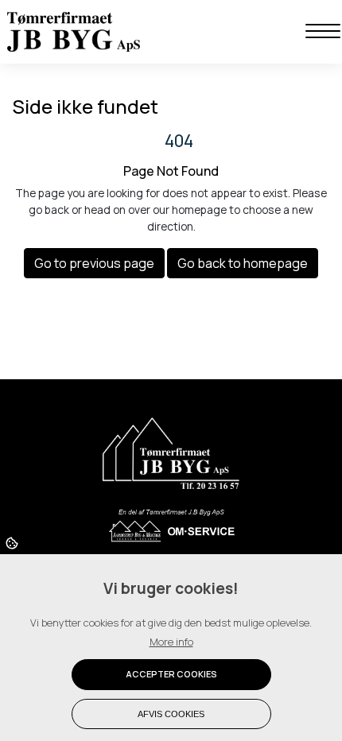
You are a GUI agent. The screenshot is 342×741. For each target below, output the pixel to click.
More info (171, 641)
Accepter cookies (171, 674)
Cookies (13, 542)
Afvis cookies (171, 714)
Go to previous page (94, 263)
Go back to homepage (242, 263)
